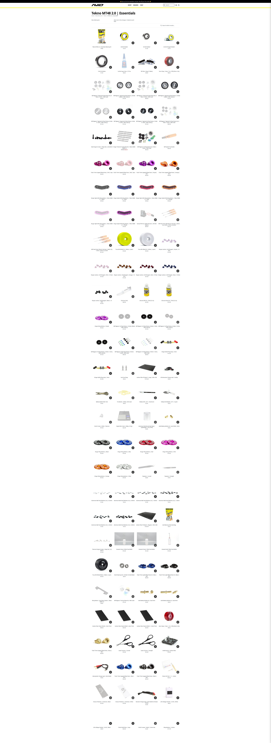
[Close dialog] (165, 349)
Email (107, 377)
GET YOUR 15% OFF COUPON (119, 385)
